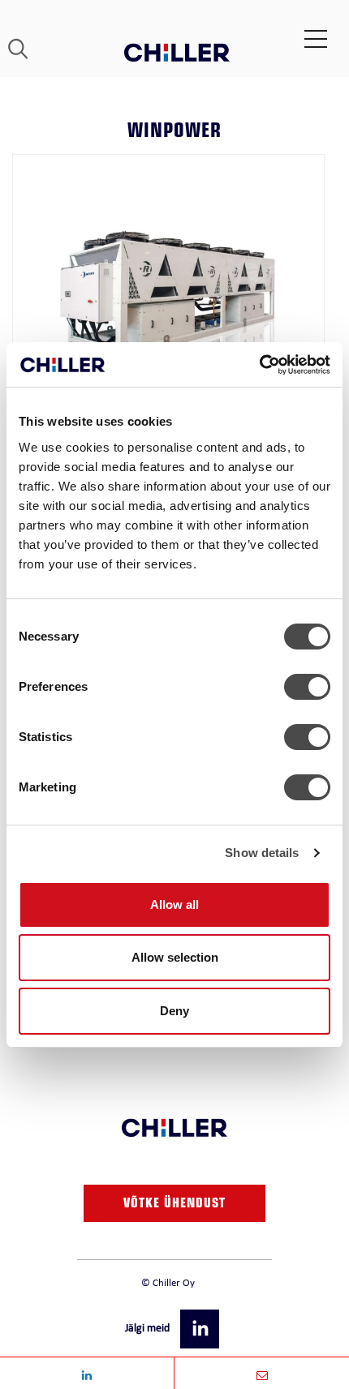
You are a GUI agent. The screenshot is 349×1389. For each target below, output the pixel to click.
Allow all (174, 904)
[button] (201, 1328)
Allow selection (174, 957)
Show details (262, 853)
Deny (174, 1011)
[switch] (307, 687)
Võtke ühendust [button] (174, 1205)
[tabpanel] (168, 310)
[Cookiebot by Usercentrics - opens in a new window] (259, 364)
